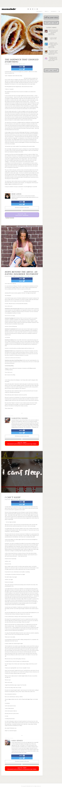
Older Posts (22, 777)
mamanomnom (25, 215)
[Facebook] (28, 9)
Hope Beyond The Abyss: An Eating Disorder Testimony (21, 273)
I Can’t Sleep (12, 497)
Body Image (24, 276)
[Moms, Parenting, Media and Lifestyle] (8, 9)
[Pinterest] (37, 9)
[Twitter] (30, 9)
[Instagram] (34, 9)
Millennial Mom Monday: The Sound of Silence (53, 51)
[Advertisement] (31, 3)
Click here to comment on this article (22, 207)
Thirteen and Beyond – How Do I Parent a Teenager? (53, 44)
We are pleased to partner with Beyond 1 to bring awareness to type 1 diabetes (21, 769)
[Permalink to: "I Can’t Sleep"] (22, 472)
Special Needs (22, 499)
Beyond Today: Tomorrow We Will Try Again (53, 58)
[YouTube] (32, 9)
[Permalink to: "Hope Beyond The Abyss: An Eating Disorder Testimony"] (22, 246)
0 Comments (31, 276)
